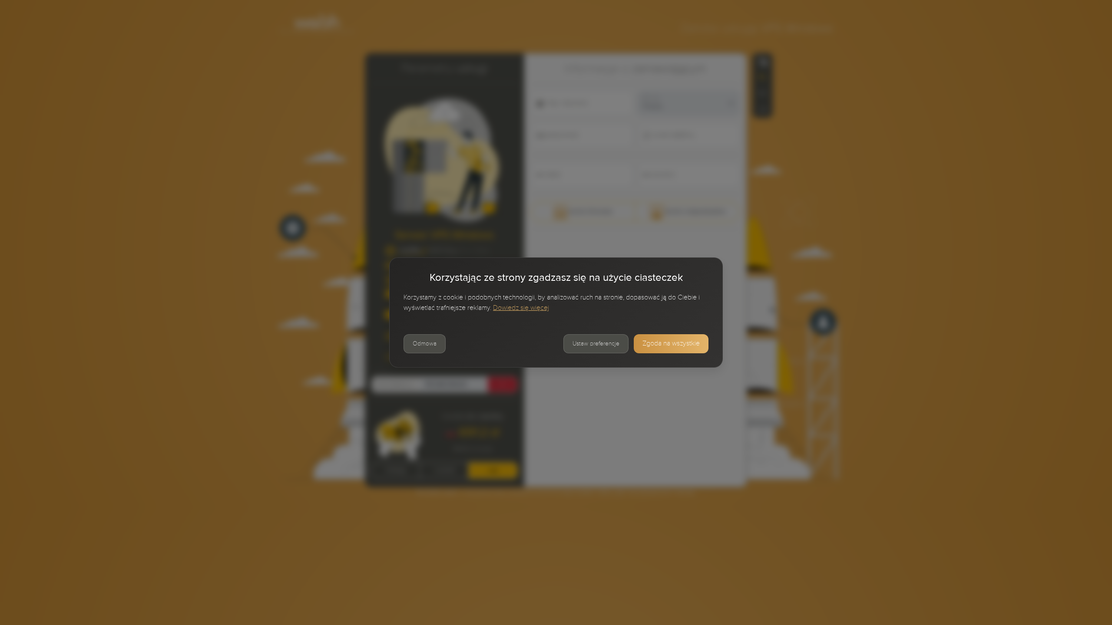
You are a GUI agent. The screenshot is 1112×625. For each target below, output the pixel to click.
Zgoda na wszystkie (671, 343)
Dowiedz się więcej (521, 308)
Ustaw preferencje (596, 344)
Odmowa (425, 344)
